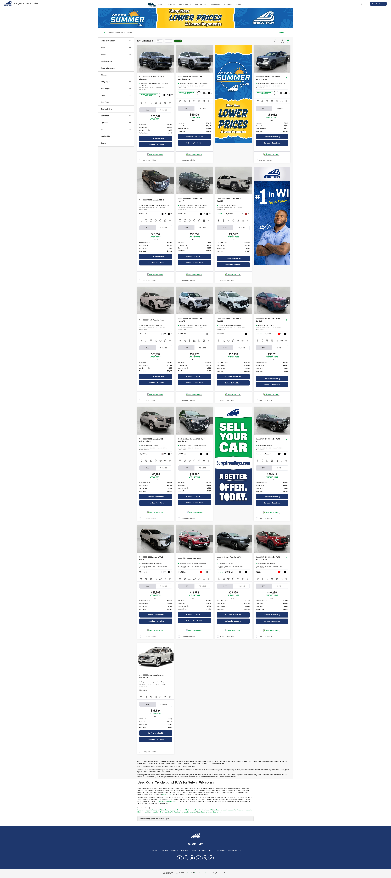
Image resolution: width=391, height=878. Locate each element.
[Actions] (170, 78)
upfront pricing (167, 794)
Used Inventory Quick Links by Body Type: (154, 819)
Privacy (196, 873)
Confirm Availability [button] (156, 138)
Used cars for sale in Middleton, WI (161, 812)
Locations (228, 4)
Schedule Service (378, 4)
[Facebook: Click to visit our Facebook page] (179, 857)
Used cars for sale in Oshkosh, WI (209, 812)
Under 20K (174, 850)
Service (193, 850)
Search (281, 33)
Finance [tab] (163, 110)
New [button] (160, 4)
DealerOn (190, 873)
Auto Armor (221, 850)
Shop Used (164, 850)
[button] (172, 58)
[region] (155, 129)
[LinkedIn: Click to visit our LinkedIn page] (198, 857)
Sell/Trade (184, 850)
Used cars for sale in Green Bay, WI (174, 810)
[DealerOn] (168, 873)
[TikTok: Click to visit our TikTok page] (211, 857)
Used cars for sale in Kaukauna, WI (200, 810)
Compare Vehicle (149, 160)
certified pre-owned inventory (168, 801)
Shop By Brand (185, 4)
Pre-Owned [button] (170, 4)
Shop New (153, 850)
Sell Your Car (200, 4)
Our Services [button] (215, 4)
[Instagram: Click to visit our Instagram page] (205, 857)
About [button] (239, 4)
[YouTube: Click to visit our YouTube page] (192, 857)
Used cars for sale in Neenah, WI (185, 812)
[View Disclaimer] (170, 103)
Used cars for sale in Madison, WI (224, 810)
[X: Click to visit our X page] (186, 857)
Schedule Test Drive (156, 145)
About (211, 850)
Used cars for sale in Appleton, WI (149, 810)
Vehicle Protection (234, 850)
